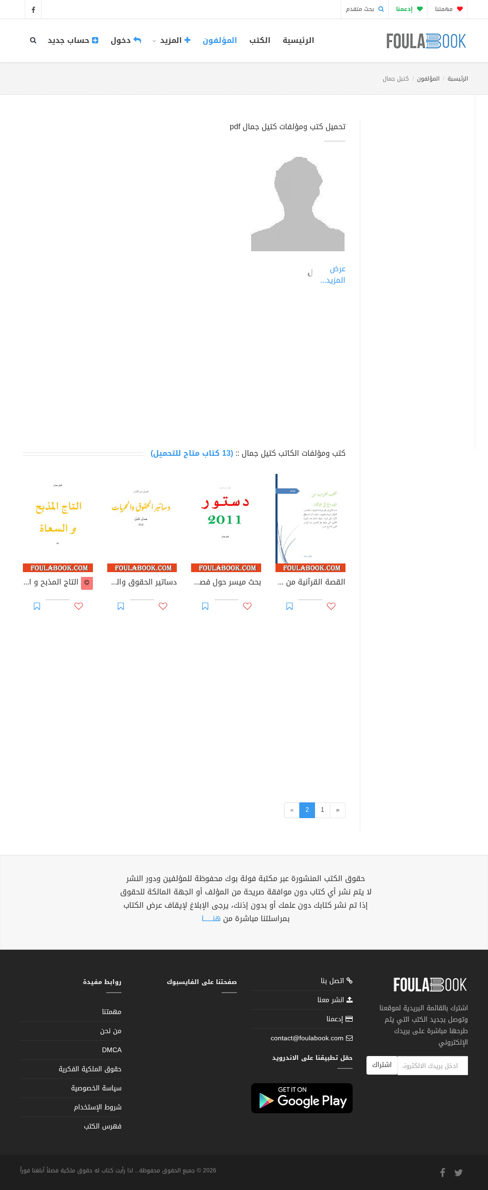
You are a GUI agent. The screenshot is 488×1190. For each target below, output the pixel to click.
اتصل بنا (333, 981)
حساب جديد (70, 40)
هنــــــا (211, 918)
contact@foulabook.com (307, 1038)
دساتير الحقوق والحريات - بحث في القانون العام (142, 583)
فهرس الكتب (103, 1126)
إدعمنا (336, 1019)
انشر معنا (331, 1000)
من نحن (111, 1031)
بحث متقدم (361, 9)
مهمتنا (445, 9)
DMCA (112, 1050)
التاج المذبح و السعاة (52, 583)
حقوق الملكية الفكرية (90, 1069)
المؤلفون (220, 40)
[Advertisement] (415, 273)
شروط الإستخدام (98, 1107)
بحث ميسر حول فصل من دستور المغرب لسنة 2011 (226, 583)
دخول (122, 40)
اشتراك (382, 1064)
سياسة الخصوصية (96, 1088)
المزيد (171, 40)
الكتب (260, 40)
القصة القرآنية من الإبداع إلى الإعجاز (310, 583)
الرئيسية (299, 40)
